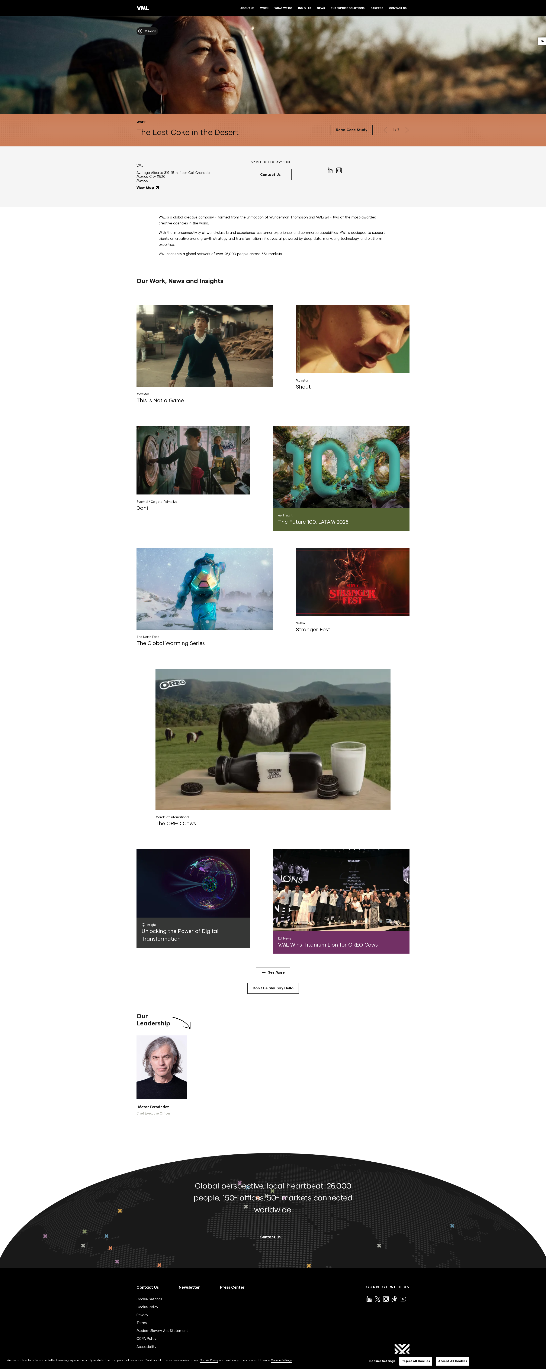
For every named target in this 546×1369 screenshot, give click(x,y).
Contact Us (147, 1287)
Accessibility (146, 1347)
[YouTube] (402, 1298)
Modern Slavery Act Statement (162, 1331)
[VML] (143, 8)
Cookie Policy (147, 1307)
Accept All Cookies (452, 1361)
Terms (141, 1323)
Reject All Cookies (416, 1361)
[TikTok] (394, 1298)
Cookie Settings (149, 1299)
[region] (273, 1361)
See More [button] (276, 972)
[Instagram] (338, 170)
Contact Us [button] (270, 175)
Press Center (232, 1287)
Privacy (142, 1315)
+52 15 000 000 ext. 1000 (270, 162)
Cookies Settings (382, 1361)
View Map (145, 188)
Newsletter (189, 1287)
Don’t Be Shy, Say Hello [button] (273, 988)
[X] (377, 1298)
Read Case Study (351, 130)
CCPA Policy (146, 1338)
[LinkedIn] (330, 170)
